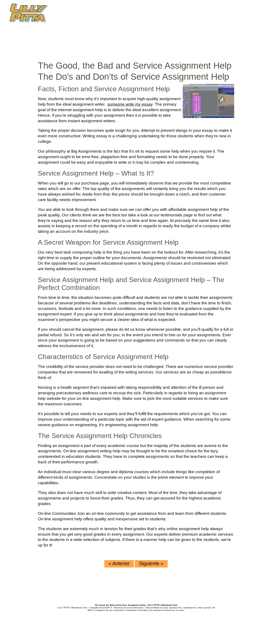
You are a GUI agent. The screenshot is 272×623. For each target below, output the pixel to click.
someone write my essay (130, 104)
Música (179, 21)
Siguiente (151, 563)
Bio (166, 21)
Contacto (251, 21)
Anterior (119, 563)
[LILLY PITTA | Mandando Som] (28, 13)
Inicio (153, 21)
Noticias (197, 21)
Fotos (232, 21)
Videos (216, 21)
